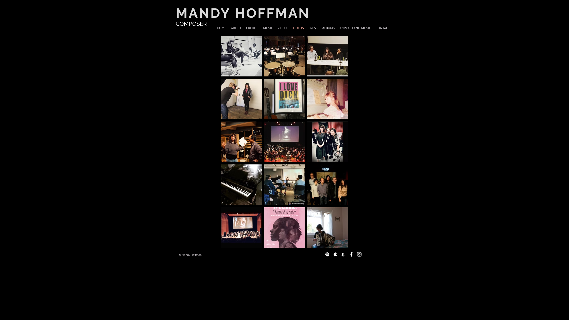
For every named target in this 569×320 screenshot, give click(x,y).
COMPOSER (191, 23)
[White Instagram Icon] (359, 254)
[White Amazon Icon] (343, 254)
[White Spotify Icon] (327, 254)
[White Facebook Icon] (351, 254)
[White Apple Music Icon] (335, 254)
